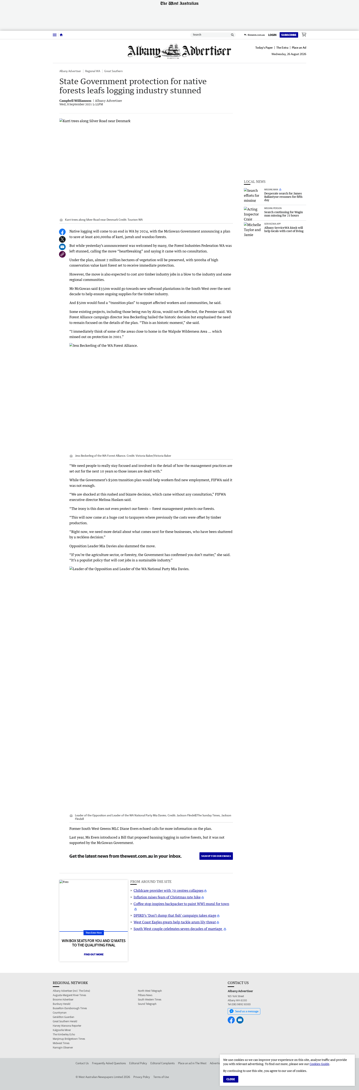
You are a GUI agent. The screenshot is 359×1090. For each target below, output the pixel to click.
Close (230, 1079)
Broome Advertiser (63, 999)
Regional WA (92, 71)
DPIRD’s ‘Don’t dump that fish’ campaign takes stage (175, 915)
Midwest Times (61, 1043)
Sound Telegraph (147, 1003)
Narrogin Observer (63, 1047)
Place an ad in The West (192, 1063)
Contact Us (82, 1063)
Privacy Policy (141, 1077)
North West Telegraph (150, 990)
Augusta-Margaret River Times (69, 995)
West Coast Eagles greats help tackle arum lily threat (175, 922)
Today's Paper (264, 47)
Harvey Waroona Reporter (67, 1025)
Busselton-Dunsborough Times (70, 1008)
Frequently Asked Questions (109, 1063)
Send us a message (246, 1011)
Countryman (59, 1012)
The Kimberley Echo (64, 1034)
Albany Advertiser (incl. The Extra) (71, 990)
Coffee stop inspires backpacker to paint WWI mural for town (181, 904)
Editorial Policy (138, 1063)
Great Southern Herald (65, 1021)
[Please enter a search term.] (232, 35)
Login (272, 35)
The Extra (282, 47)
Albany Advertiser (70, 71)
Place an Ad (299, 47)
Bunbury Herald (61, 1003)
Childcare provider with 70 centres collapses (168, 890)
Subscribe (288, 35)
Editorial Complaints (162, 1063)
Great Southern (113, 71)
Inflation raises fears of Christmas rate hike (167, 897)
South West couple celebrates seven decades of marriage (178, 929)
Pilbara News (145, 995)
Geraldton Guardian (63, 1017)
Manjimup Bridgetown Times (69, 1038)
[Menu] (55, 35)
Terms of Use (161, 1077)
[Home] (61, 34)
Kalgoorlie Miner (62, 1030)
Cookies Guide (319, 1064)
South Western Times (149, 999)
